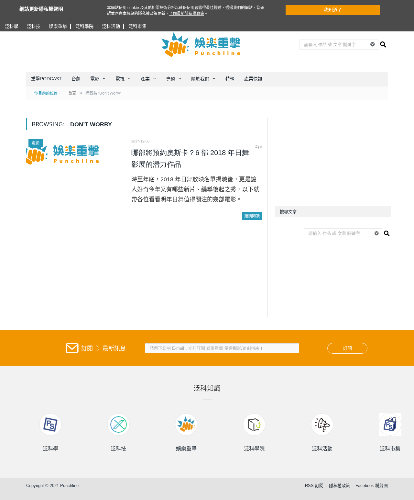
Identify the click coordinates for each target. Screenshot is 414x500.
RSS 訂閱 (314, 485)
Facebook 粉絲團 (371, 485)
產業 (145, 78)
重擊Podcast (46, 78)
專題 (170, 78)
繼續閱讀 (252, 216)
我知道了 (333, 9)
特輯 (229, 78)
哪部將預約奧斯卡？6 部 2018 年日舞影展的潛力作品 (190, 158)
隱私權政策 (339, 485)
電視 (120, 78)
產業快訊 (253, 78)
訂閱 (347, 348)
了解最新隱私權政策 (186, 13)
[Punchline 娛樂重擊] (201, 44)
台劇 (76, 78)
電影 (94, 78)
